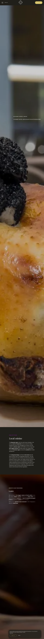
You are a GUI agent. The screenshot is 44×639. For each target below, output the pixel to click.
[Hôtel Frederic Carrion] (20, 2)
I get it (13, 635)
